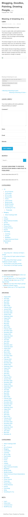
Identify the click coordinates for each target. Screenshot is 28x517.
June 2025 (6, 321)
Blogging (6, 212)
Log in (5, 501)
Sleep (6, 242)
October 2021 (7, 364)
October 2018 (7, 425)
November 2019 (8, 404)
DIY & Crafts (8, 195)
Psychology (7, 231)
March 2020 (7, 396)
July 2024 (6, 339)
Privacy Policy (7, 226)
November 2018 (8, 423)
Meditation (8, 237)
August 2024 (7, 337)
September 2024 (8, 336)
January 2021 (7, 379)
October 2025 (7, 314)
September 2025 (8, 316)
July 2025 (6, 320)
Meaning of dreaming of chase (17, 92)
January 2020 (7, 400)
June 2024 (6, 341)
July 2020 (6, 389)
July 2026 (6, 298)
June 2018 (6, 430)
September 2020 (8, 386)
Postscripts (9, 210)
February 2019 (8, 418)
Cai (14, 24)
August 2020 (7, 387)
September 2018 (8, 427)
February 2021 (8, 377)
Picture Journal (9, 206)
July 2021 (6, 370)
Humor (7, 198)
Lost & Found (8, 200)
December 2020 (8, 380)
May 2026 (6, 302)
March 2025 (7, 327)
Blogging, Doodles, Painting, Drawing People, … (13, 6)
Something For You (10, 207)
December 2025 (8, 311)
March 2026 (7, 305)
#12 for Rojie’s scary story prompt (12, 263)
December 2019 (8, 402)
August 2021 (7, 368)
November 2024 (8, 332)
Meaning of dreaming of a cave (9, 83)
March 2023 (7, 352)
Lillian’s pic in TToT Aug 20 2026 (17, 278)
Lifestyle (6, 219)
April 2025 (6, 325)
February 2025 (8, 329)
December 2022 (8, 355)
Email (3, 135)
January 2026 (7, 309)
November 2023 (8, 345)
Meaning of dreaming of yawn (10, 90)
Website (4, 141)
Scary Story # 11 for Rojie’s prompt (13, 265)
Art (4, 189)
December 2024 (8, 330)
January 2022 (7, 361)
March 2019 (7, 416)
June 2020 (6, 391)
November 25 (7, 434)
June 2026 (6, 300)
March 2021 (7, 375)
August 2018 (7, 429)
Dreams (19, 24)
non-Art (6, 222)
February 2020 (8, 398)
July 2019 (6, 411)
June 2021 (6, 371)
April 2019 (6, 414)
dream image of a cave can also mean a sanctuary (11, 80)
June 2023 (6, 350)
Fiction (5, 217)
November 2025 (8, 312)
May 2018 (6, 432)
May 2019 (6, 412)
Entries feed (7, 503)
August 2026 (7, 296)
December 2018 (8, 421)
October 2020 (7, 384)
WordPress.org (8, 506)
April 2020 (6, 395)
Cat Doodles (8, 193)
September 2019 (8, 407)
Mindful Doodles (6, 85)
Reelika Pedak (8, 280)
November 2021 (8, 362)
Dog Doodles (8, 197)
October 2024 (7, 334)
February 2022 (8, 359)
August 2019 (7, 409)
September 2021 (8, 366)
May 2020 (6, 393)
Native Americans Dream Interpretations (14, 474)
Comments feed (8, 505)
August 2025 (7, 318)
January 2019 (7, 420)
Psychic (6, 229)
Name (3, 129)
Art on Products (9, 191)
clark (5, 278)
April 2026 (6, 304)
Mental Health (8, 202)
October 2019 (7, 405)
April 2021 (6, 373)
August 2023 (7, 348)
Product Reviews (8, 228)
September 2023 (8, 346)
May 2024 (6, 343)
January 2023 (7, 354)
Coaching (7, 234)
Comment (5, 109)
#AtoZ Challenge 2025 (11, 214)
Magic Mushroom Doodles (11, 220)
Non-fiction (7, 224)
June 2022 (6, 357)
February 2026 (8, 307)
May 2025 (6, 323)
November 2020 (8, 382)
